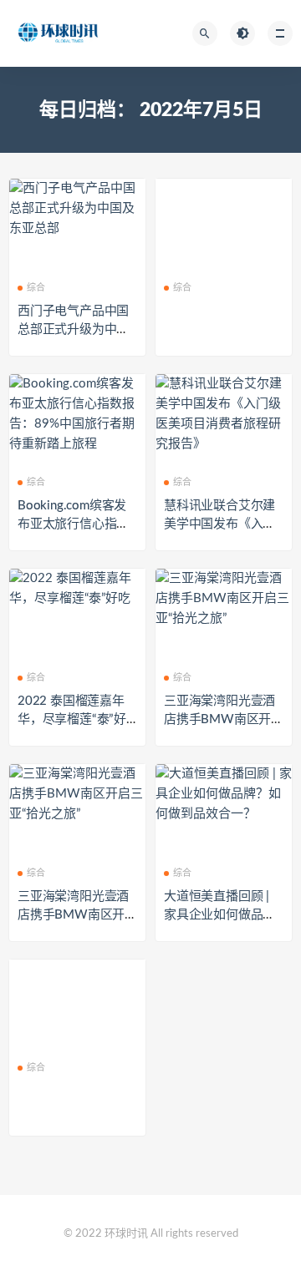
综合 (36, 287)
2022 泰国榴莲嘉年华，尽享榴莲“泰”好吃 (72, 719)
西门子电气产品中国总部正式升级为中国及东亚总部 (73, 329)
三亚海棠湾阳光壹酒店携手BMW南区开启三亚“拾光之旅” (223, 719)
